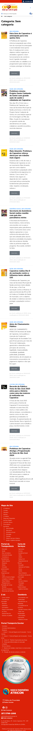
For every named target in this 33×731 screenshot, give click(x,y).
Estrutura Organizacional (5, 572)
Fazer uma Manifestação (21, 612)
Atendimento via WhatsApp (22, 602)
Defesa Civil (21, 559)
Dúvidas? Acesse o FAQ (24, 609)
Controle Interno (7, 522)
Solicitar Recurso (6, 613)
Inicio (3, 575)
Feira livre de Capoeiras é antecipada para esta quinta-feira (21, 35)
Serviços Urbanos (23, 581)
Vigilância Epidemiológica (22, 586)
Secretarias (6, 526)
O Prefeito (6, 516)
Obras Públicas (6, 581)
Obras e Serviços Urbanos (13, 538)
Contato (5, 510)
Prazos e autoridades (7, 609)
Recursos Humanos (7, 589)
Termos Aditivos (6, 646)
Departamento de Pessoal (23, 562)
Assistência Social (15, 208)
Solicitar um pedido (7, 615)
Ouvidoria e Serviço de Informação (24, 576)
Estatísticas (4, 605)
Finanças (8, 536)
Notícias (5, 514)
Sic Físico (4, 611)
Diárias (3, 565)
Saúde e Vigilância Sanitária (13, 540)
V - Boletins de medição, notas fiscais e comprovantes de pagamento (16, 649)
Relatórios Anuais (23, 619)
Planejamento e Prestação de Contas (6, 584)
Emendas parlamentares (5, 568)
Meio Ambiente (22, 573)
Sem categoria (14, 31)
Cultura (12, 384)
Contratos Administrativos (9, 628)
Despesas (4, 563)
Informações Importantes (21, 616)
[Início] (1, 16)
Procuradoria (6, 524)
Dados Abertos (6, 561)
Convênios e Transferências (5, 558)
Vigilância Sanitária (23, 589)
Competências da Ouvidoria (23, 606)
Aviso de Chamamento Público (19, 325)
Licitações (4, 644)
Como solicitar (6, 597)
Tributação (21, 583)
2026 (21, 729)
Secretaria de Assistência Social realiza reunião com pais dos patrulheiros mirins (20, 214)
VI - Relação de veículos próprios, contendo (13, 652)
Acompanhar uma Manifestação (23, 598)
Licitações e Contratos (8, 579)
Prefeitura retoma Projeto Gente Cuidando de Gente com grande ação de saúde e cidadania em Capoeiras (20, 95)
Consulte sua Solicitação (5, 600)
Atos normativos (6, 553)
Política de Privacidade (12, 700)
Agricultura (9, 530)
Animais (20, 551)
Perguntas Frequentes (9, 518)
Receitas (4, 587)
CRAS (19, 555)
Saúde (11, 89)
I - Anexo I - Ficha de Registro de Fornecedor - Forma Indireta (16, 633)
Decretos (4, 603)
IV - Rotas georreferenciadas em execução (13, 642)
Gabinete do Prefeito (23, 567)
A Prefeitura (6, 508)
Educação (8, 534)
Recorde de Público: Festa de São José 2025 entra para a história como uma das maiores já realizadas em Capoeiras (20, 392)
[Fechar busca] (30, 13)
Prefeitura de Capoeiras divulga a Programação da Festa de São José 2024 (20, 451)
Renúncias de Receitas (8, 591)
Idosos (20, 569)
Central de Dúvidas (7, 555)
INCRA (20, 571)
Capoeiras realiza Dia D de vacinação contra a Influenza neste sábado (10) (20, 274)
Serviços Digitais (7, 520)
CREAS (20, 557)
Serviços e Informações (9, 13)
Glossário (5, 512)
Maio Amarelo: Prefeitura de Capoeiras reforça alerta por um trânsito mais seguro (21, 154)
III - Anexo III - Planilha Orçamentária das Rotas (14, 640)
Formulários (5, 607)
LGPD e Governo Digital (8, 577)
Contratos (4, 626)
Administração (10, 528)
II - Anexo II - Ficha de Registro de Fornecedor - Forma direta (16, 637)
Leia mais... (14, 73)
